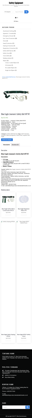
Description (6, 145)
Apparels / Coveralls (8, 33)
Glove (4, 41)
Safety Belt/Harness (8, 51)
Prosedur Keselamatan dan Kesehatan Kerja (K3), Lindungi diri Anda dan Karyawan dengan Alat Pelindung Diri (16, 372)
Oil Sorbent (8, 65)
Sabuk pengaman (11, 135)
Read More (8, 214)
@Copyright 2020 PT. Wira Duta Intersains (16, 416)
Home (3, 77)
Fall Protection (25, 134)
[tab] (6, 144)
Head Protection (7, 43)
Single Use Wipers (10, 70)
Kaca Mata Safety (10, 377)
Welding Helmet (7, 58)
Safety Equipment (16, 2)
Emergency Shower (8, 36)
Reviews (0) (15, 145)
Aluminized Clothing (8, 31)
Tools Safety (6, 56)
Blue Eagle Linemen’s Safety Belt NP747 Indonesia (16, 170)
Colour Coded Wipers (11, 62)
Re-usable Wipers (10, 68)
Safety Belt (19, 135)
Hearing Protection (8, 46)
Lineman (3, 135)
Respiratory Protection (9, 48)
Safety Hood (6, 53)
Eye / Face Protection (9, 38)
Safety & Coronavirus (10, 375)
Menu (16, 21)
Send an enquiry (7, 139)
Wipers (5, 60)
